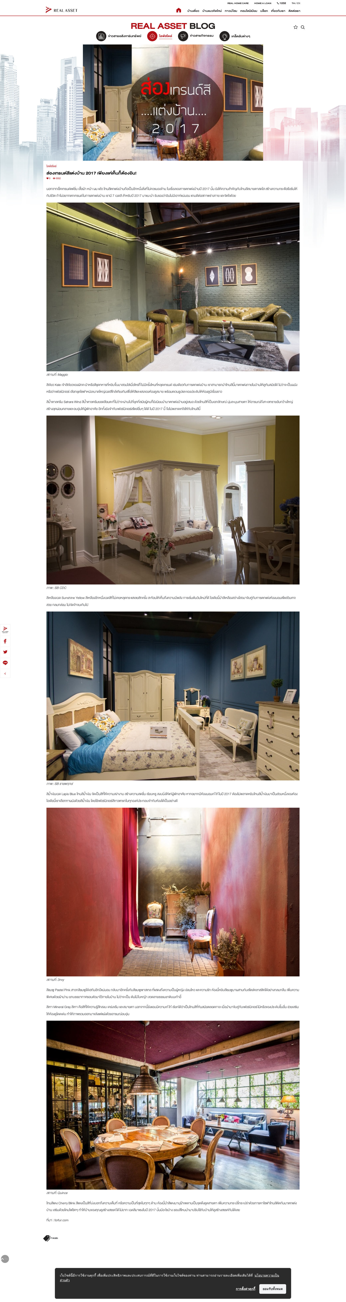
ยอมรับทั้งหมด (273, 1289)
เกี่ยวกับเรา (278, 10)
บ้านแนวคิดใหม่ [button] (212, 10)
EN (298, 3)
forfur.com (61, 1220)
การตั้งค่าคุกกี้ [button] (245, 1289)
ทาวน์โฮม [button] (231, 10)
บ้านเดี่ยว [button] (193, 10)
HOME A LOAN (262, 3)
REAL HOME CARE (237, 3)
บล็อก (264, 10)
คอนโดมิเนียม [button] (248, 10)
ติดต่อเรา (294, 10)
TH (293, 3)
